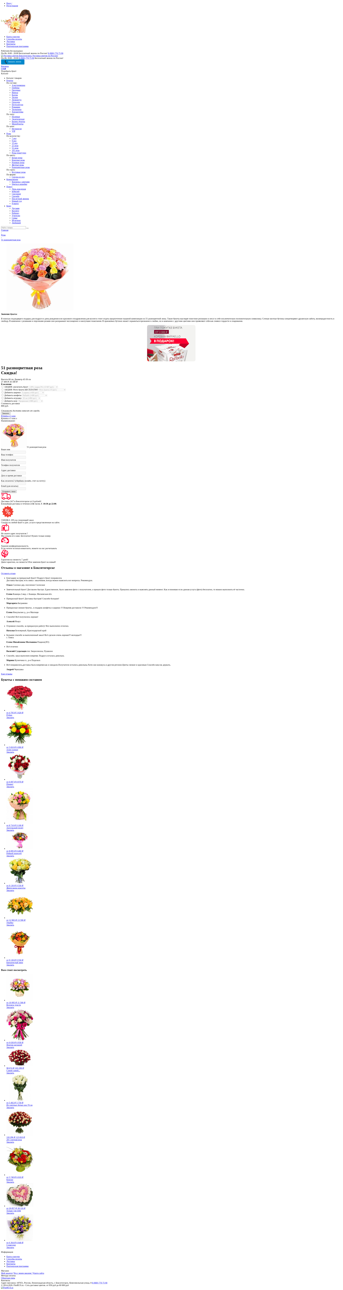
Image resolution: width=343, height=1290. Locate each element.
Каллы (15, 95)
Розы (8, 133)
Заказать (10, 717)
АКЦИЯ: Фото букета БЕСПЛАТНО (21, 390)
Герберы (15, 88)
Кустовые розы (19, 172)
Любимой (16, 223)
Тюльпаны (16, 109)
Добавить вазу (11, 401)
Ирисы (15, 92)
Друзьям (15, 208)
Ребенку (15, 213)
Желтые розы (18, 165)
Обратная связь (8, 1278)
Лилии (15, 97)
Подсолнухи (17, 104)
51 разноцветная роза (10, 240)
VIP (13, 131)
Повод (9, 186)
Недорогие (17, 129)
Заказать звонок (14, 62)
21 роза (15, 145)
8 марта (15, 203)
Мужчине (16, 220)
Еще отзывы (6, 674)
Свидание (16, 194)
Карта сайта (38, 1273)
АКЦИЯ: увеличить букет (16, 387)
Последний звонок (20, 199)
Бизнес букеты (18, 121)
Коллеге (15, 211)
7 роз (14, 138)
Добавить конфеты (13, 395)
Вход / (9, 3)
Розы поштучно (19, 153)
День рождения (19, 189)
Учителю (16, 215)
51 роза (15, 148)
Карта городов (13, 37)
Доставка (10, 41)
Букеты (9, 80)
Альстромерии (18, 85)
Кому (8, 206)
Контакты (10, 44)
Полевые (16, 117)
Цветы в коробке (19, 184)
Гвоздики (16, 90)
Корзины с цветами (21, 182)
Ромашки (16, 107)
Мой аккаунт (7, 1273)
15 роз (14, 143)
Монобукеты (17, 124)
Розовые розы (18, 162)
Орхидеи (16, 102)
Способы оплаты (14, 39)
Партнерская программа (17, 46)
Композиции (12, 179)
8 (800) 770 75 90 (55, 53)
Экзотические (18, 119)
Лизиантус (17, 100)
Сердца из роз (18, 177)
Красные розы (18, 160)
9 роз (14, 141)
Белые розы (17, 158)
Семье (14, 218)
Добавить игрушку (13, 398)
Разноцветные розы (21, 167)
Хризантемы (17, 112)
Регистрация (12, 6)
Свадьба (15, 196)
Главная (4, 230)
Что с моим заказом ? (23, 1273)
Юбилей (15, 191)
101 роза (15, 150)
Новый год (17, 201)
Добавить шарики (12, 392)
